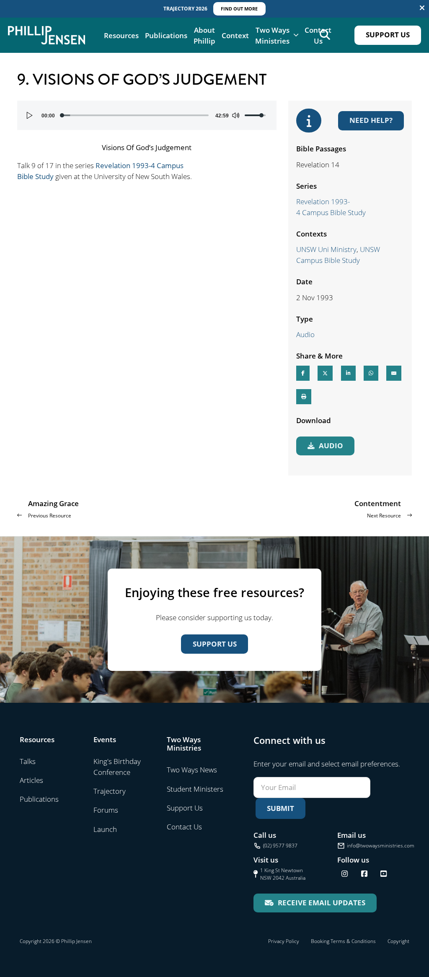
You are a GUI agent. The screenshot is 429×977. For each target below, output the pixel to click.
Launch (105, 829)
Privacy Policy (283, 941)
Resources (121, 35)
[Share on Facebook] (303, 373)
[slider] (135, 115)
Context (235, 35)
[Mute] (235, 115)
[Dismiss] (422, 8)
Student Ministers (195, 789)
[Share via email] (393, 373)
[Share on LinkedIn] (348, 373)
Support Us (388, 34)
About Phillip (204, 35)
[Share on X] (325, 373)
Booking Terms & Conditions (343, 941)
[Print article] (303, 396)
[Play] (29, 115)
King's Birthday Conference (117, 766)
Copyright (398, 941)
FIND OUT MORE (239, 8)
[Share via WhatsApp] (371, 373)
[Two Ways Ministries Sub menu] (296, 35)
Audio (305, 334)
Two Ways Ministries (272, 35)
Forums (105, 810)
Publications (166, 35)
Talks (28, 761)
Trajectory (109, 791)
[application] (147, 115)
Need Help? (371, 120)
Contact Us (318, 35)
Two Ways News (192, 769)
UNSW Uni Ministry (326, 249)
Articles (31, 780)
